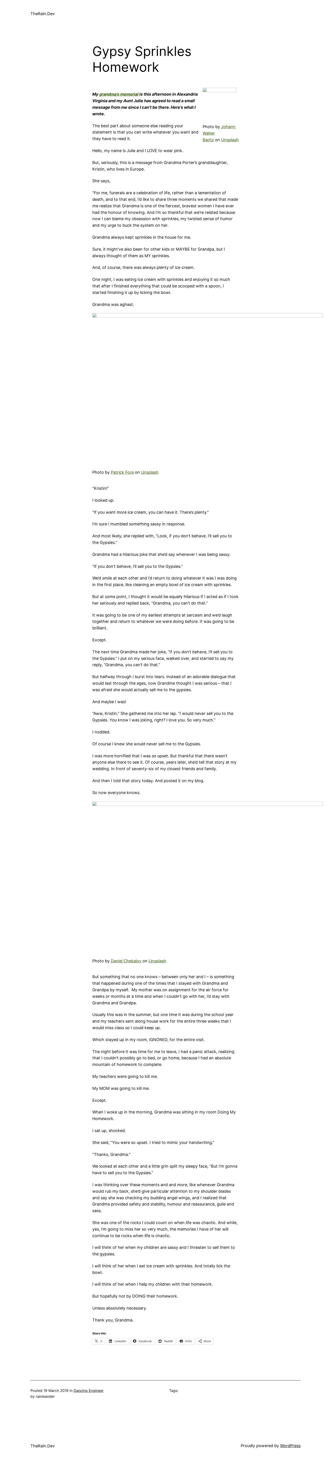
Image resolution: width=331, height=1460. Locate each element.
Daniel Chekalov (126, 961)
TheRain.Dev (42, 13)
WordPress (290, 1445)
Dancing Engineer (89, 1390)
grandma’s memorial (118, 94)
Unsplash (230, 139)
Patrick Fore (122, 472)
